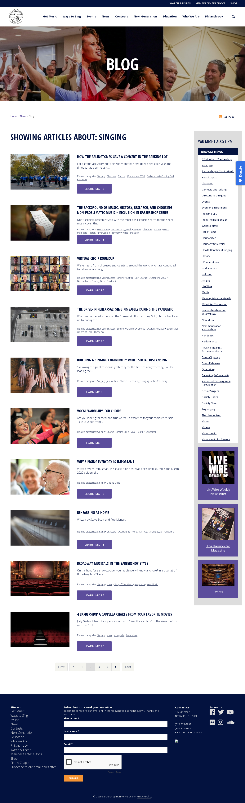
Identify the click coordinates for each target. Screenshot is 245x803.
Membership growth (121, 229)
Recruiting (134, 381)
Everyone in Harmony (109, 232)
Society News (209, 403)
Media (205, 292)
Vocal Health (137, 432)
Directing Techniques (214, 195)
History (92, 232)
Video (125, 232)
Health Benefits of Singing (217, 250)
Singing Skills (148, 381)
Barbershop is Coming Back (160, 176)
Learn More (94, 188)
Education (170, 16)
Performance (209, 341)
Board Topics (209, 177)
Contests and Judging (214, 189)
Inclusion (134, 232)
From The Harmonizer (214, 219)
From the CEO (209, 213)
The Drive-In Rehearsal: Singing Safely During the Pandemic (125, 309)
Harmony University (213, 244)
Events (91, 16)
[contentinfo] (122, 748)
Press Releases (211, 363)
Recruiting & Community (215, 375)
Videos (206, 427)
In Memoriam (209, 268)
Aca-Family (162, 381)
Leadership (103, 229)
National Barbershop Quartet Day (214, 312)
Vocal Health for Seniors (216, 439)
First (61, 667)
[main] (122, 360)
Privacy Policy (144, 796)
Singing (101, 176)
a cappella (140, 584)
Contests (121, 16)
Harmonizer (209, 238)
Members (82, 232)
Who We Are (190, 16)
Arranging (207, 165)
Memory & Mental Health (216, 298)
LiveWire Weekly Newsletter (218, 491)
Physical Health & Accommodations (212, 349)
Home (14, 116)
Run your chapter (106, 277)
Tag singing (208, 409)
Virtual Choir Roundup (95, 258)
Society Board (210, 397)
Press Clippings (211, 357)
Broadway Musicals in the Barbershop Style (112, 563)
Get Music (50, 16)
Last (128, 667)
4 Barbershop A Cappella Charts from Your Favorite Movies (124, 614)
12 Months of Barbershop (217, 159)
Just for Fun (132, 277)
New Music (152, 584)
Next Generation (145, 16)
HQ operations (210, 262)
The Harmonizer (211, 415)
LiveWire (207, 286)
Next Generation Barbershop (211, 327)
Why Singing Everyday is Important (105, 461)
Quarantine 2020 (136, 176)
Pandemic (82, 179)
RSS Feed (228, 116)
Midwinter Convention (214, 304)
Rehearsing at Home (93, 512)
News (105, 16)
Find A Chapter (21, 763)
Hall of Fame (209, 231)
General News (210, 226)
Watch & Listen (180, 3)
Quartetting (124, 531)
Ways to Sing (72, 16)
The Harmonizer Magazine (218, 548)
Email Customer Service (188, 732)
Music (166, 229)
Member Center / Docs (210, 3)
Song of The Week (123, 584)
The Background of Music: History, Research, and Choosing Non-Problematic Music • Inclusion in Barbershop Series (124, 210)
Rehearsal (150, 432)
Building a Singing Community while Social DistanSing (122, 360)
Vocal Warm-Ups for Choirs (99, 410)
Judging (206, 280)
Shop (233, 3)
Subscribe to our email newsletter (33, 767)
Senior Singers (210, 391)
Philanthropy (214, 16)
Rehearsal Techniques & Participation (216, 383)
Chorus (121, 176)
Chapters (111, 176)
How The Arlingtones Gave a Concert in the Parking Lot (122, 156)
